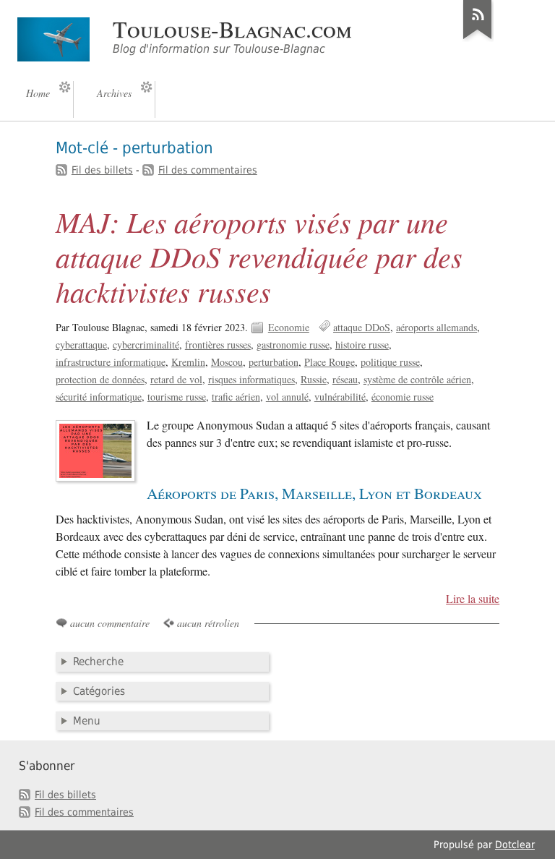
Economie (288, 327)
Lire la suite (472, 599)
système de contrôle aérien (417, 379)
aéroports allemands (436, 327)
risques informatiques (251, 379)
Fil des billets (102, 170)
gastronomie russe (293, 344)
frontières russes (218, 344)
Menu (86, 720)
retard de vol (176, 379)
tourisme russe (176, 396)
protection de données (100, 379)
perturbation (273, 362)
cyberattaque (81, 344)
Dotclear (515, 844)
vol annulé (287, 396)
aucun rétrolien (208, 623)
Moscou (227, 362)
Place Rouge (329, 362)
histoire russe (362, 344)
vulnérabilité (340, 396)
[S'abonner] (478, 39)
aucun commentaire (110, 623)
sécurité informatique (99, 396)
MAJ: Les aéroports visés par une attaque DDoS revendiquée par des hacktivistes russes (259, 256)
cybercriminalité (146, 344)
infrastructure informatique (110, 362)
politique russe (390, 362)
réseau (345, 379)
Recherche (98, 661)
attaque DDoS (361, 327)
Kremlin (188, 362)
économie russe (402, 396)
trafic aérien (236, 396)
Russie (314, 379)
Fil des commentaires (207, 170)
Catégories (99, 691)
